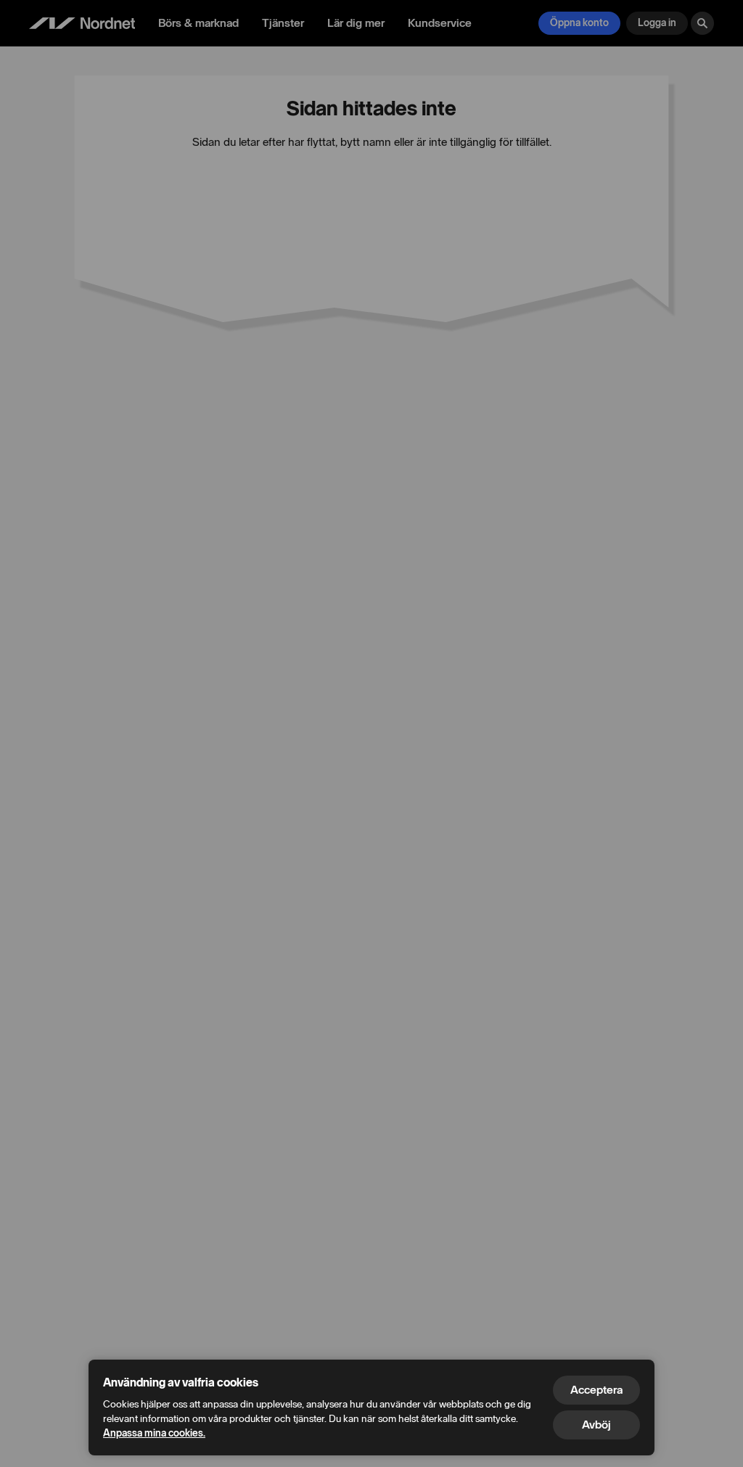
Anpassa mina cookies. (154, 1433)
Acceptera (596, 1390)
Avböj (596, 1424)
